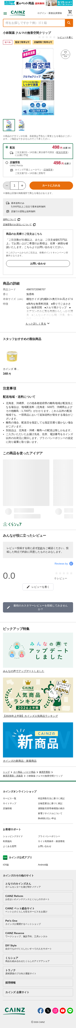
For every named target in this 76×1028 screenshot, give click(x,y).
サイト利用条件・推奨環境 (51, 841)
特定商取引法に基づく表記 (51, 798)
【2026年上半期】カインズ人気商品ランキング (30, 715)
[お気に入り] (65, 54)
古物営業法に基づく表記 (50, 803)
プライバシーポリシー (49, 836)
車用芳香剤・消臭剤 (13, 775)
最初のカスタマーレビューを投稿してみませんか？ (40, 607)
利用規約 (7, 841)
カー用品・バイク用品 (24, 772)
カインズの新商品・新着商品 (20, 760)
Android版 (43, 864)
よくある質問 (9, 846)
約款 (40, 548)
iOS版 (6, 864)
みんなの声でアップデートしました (23, 671)
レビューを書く (65, 37)
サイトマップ (9, 803)
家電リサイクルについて (50, 813)
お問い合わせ (38, 263)
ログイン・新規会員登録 (49, 13)
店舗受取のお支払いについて (17, 224)
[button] (69, 23)
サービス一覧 (9, 798)
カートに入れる (51, 185)
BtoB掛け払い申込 (47, 818)
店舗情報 (7, 808)
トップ (6, 772)
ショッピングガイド (13, 836)
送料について (9, 219)
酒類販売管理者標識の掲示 (51, 808)
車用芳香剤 (44, 772)
